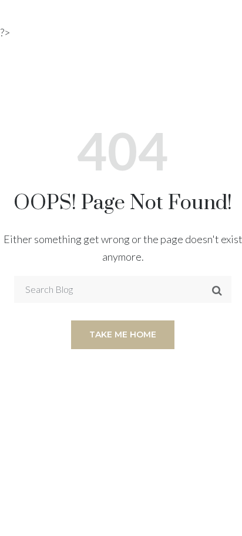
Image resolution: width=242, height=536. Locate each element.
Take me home (122, 334)
